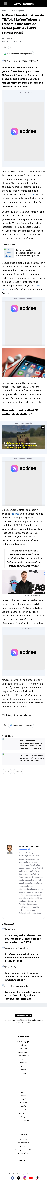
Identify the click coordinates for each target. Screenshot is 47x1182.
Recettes (23, 1063)
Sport (24, 1110)
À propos (23, 1139)
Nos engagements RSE (23, 1150)
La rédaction (23, 1146)
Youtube (18, 771)
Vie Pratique (23, 1113)
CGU (23, 1157)
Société (23, 1106)
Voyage (23, 1117)
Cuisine (23, 1059)
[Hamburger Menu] (5, 3)
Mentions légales (23, 1153)
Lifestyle (23, 1092)
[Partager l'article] (4, 47)
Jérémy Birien (10, 38)
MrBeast (14, 514)
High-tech (21, 11)
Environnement (23, 1055)
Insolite (23, 1070)
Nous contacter (23, 1143)
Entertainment (23, 1052)
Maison (23, 1095)
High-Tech (23, 1066)
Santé (23, 1099)
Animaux (24, 1045)
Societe (12, 11)
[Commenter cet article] (11, 47)
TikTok (31, 194)
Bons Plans (23, 1048)
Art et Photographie (24, 1041)
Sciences (23, 1103)
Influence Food (23, 1160)
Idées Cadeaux (23, 1120)
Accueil (4, 11)
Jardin (23, 1073)
